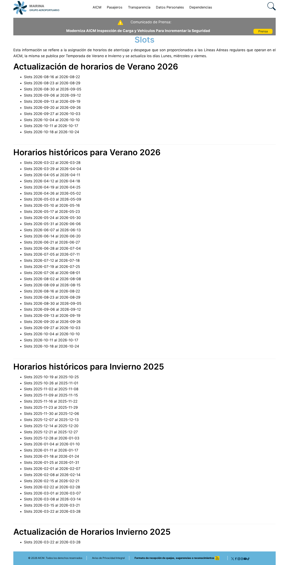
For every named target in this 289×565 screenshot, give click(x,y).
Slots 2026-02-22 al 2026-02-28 (52, 487)
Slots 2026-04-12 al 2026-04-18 (52, 181)
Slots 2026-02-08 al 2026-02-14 (52, 475)
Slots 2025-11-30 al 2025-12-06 (51, 413)
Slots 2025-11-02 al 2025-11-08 (51, 389)
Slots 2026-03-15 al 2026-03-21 (52, 505)
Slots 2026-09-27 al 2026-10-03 (52, 114)
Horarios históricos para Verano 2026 (87, 152)
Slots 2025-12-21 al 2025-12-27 (51, 432)
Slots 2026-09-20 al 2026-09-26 (52, 107)
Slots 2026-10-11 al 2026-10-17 (51, 126)
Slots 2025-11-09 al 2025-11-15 (51, 395)
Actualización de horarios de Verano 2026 (95, 66)
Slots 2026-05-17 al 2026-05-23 (52, 211)
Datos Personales (170, 7)
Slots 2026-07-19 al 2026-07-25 (52, 266)
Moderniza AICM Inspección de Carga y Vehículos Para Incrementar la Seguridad (138, 31)
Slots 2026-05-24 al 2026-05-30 (52, 218)
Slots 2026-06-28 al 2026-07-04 (52, 248)
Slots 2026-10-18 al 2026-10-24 (51, 132)
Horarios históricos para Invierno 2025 (88, 366)
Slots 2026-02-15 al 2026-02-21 (51, 481)
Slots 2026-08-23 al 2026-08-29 (52, 83)
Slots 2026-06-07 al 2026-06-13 (52, 230)
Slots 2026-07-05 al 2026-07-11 (52, 254)
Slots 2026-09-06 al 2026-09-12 (52, 95)
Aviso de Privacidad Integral (108, 557)
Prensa (263, 31)
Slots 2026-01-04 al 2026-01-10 (52, 444)
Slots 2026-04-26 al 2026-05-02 (52, 193)
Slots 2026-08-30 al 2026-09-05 (52, 89)
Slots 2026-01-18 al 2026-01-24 (51, 456)
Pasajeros (114, 7)
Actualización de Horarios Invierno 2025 (92, 532)
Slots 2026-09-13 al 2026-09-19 (52, 101)
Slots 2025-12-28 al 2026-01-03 (51, 438)
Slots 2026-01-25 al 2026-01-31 (51, 462)
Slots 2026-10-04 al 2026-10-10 (52, 120)
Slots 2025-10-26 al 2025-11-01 (51, 383)
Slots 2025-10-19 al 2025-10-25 (51, 377)
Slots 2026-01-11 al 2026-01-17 (51, 450)
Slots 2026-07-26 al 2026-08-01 (52, 273)
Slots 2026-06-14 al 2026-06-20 (52, 236)
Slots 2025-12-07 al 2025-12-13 (51, 420)
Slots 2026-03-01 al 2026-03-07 (52, 493)
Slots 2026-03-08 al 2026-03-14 (52, 499)
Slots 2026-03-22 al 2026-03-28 (52, 163)
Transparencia (139, 7)
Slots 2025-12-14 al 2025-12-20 (51, 426)
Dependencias (200, 7)
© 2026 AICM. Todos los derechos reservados (55, 557)
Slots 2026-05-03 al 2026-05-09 (52, 199)
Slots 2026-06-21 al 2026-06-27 (52, 242)
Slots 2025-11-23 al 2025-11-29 (51, 407)
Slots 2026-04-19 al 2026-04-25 (52, 187)
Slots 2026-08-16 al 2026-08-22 (52, 77)
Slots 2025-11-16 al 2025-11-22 (50, 401)
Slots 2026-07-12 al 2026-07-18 (52, 260)
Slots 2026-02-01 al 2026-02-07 (52, 469)
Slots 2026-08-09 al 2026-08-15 (52, 285)
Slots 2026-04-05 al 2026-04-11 (52, 175)
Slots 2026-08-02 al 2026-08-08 (52, 279)
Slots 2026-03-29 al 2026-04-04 (52, 169)
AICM (97, 7)
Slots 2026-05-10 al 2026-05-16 (52, 205)
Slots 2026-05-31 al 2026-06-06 (52, 224)
